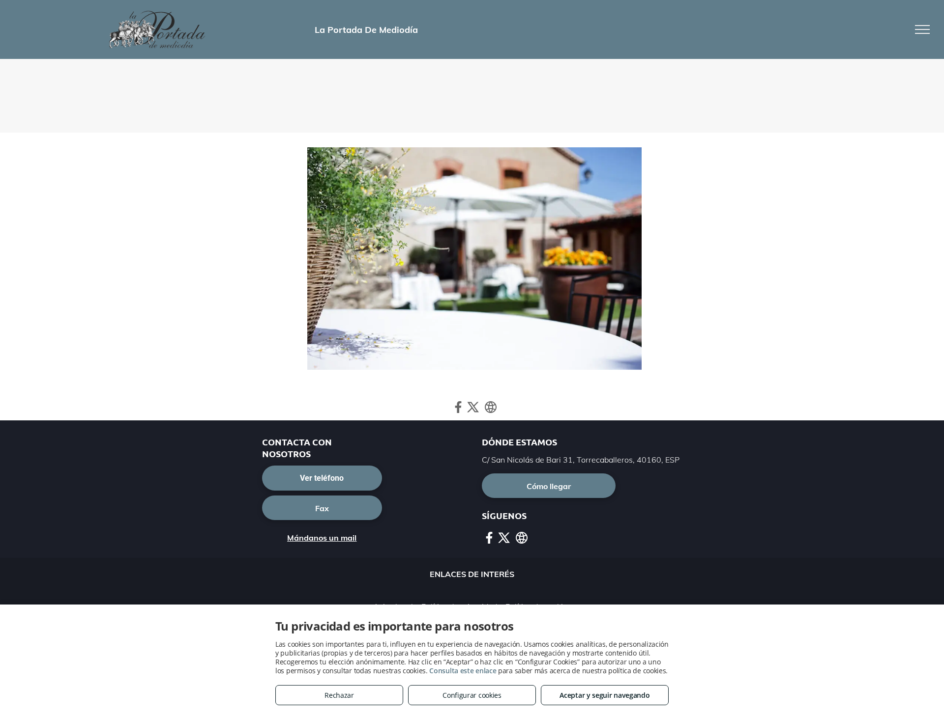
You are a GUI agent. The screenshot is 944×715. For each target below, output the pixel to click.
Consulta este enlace (462, 670)
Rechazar (339, 695)
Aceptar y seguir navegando (604, 695)
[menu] (922, 29)
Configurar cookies (472, 695)
